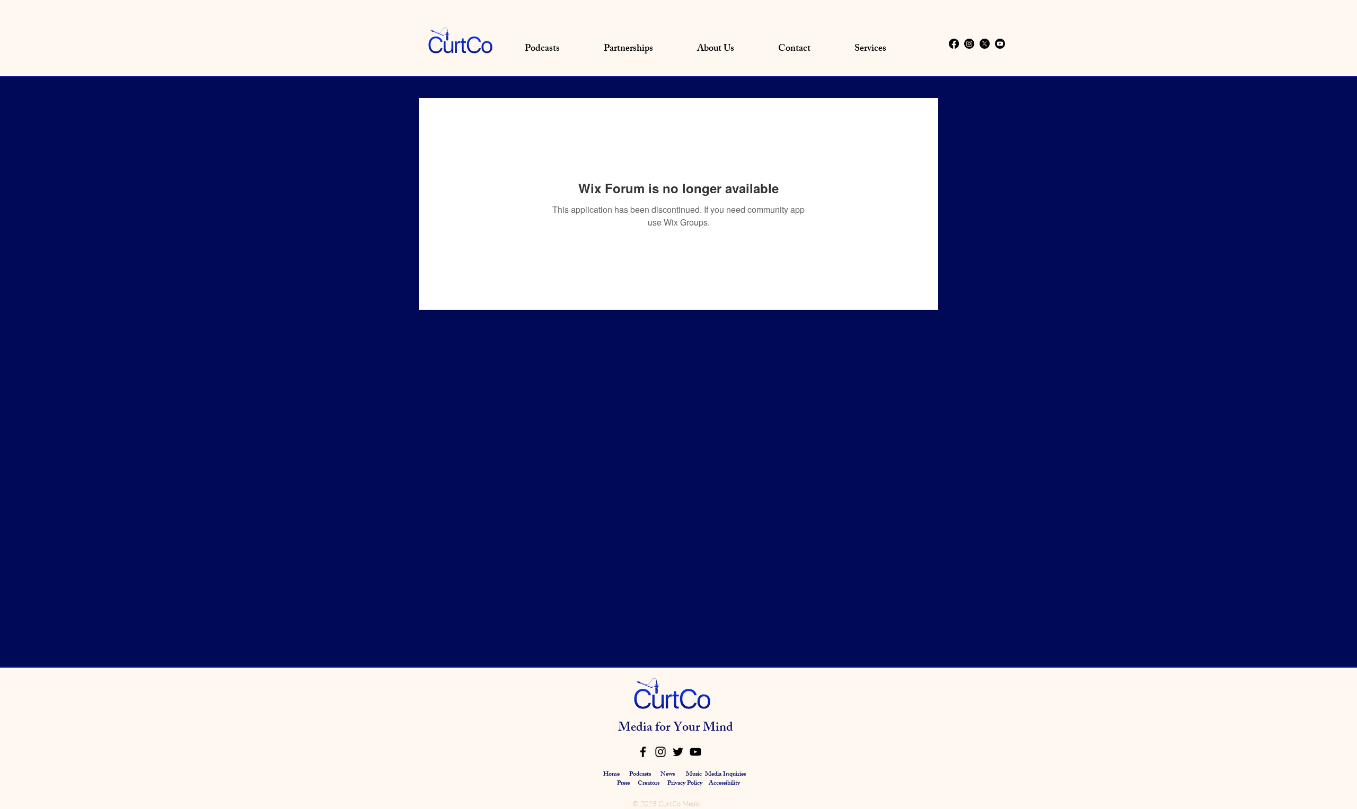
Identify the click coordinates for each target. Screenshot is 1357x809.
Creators (648, 783)
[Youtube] (1000, 44)
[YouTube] (695, 752)
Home (611, 774)
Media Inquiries (725, 774)
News (667, 774)
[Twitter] (678, 752)
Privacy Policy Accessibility (703, 783)
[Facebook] (954, 44)
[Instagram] (969, 44)
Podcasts (640, 774)
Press (624, 783)
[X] (985, 44)
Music (694, 774)
